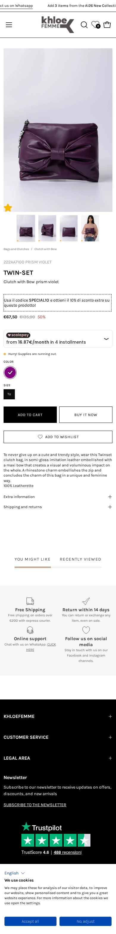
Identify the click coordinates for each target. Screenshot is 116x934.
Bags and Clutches (16, 249)
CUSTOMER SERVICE (26, 737)
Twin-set (18, 272)
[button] (14, 873)
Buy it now (85, 414)
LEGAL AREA (17, 758)
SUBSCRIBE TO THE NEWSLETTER (35, 804)
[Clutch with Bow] (26, 228)
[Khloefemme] (58, 24)
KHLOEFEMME (19, 716)
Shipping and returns (23, 507)
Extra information (19, 496)
